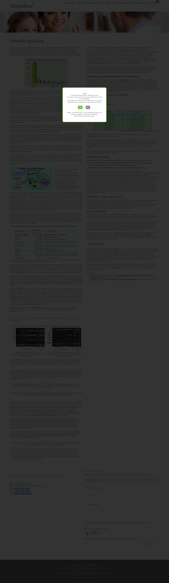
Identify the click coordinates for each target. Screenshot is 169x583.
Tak (80, 107)
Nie (88, 107)
